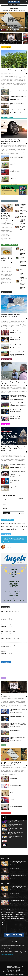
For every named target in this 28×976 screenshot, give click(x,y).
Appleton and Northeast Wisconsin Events (9, 25)
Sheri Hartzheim (4, 73)
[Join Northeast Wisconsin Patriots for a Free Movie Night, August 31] (14, 22)
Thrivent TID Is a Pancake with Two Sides (6, 258)
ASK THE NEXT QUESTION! (7, 519)
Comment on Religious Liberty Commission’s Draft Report (10, 315)
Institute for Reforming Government (17, 399)
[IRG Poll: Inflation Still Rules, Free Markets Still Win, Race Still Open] (5, 481)
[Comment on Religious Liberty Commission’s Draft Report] (14, 304)
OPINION (4, 677)
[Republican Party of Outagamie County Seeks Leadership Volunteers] (5, 353)
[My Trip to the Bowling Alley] (5, 339)
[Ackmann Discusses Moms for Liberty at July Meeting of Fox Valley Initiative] (17, 258)
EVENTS (3, 745)
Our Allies (3, 651)
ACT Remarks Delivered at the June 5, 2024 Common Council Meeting (23, 283)
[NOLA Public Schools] (17, 227)
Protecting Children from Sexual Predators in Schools (6, 216)
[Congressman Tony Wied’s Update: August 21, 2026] (14, 371)
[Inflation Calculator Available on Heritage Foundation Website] (17, 270)
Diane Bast (3, 220)
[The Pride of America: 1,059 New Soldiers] (5, 346)
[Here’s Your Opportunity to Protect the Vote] (5, 488)
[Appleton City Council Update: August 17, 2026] (14, 59)
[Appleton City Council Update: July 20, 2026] (5, 111)
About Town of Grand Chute (8, 631)
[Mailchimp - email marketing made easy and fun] (21, 514)
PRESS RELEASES (6, 424)
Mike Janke (12, 332)
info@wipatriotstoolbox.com (7, 954)
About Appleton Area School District (10, 611)
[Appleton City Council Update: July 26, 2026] (5, 105)
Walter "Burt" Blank (5, 262)
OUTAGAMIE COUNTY (6, 292)
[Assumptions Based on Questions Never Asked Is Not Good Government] (5, 158)
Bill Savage (12, 418)
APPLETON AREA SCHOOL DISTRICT (9, 201)
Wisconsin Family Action (14, 467)
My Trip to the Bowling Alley (15, 337)
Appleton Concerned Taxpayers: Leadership (11, 645)
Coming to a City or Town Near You (17, 409)
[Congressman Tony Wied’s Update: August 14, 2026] (5, 404)
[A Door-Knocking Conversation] (5, 332)
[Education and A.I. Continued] (17, 205)
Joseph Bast (3, 612)
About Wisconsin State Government (10, 638)
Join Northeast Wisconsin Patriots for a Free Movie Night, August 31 (13, 763)
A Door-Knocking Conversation (16, 330)
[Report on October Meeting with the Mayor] (17, 248)
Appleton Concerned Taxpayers (9, 244)
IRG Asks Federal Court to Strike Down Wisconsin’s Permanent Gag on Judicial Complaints (18, 473)
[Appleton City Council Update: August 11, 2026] (5, 92)
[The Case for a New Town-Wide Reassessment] (5, 179)
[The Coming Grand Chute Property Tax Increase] (5, 165)
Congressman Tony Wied (6, 385)
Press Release (22, 223)
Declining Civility (13, 170)
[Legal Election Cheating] (5, 732)
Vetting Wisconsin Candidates (16, 416)
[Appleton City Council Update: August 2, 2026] (5, 98)
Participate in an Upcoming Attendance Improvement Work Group (23, 219)
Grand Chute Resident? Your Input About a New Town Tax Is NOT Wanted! (13, 140)
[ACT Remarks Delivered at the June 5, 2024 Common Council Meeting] (17, 281)
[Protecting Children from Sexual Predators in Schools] (7, 208)
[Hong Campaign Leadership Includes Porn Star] (5, 466)
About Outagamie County (7, 624)
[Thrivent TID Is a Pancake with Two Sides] (6, 251)
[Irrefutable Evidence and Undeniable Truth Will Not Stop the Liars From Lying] (5, 725)
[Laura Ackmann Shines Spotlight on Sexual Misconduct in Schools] (5, 807)
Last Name (5, 508)
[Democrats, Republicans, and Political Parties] (5, 739)
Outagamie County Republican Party (17, 354)
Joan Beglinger (13, 411)
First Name (5, 504)
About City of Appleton (6, 618)
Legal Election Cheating (15, 730)
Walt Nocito (3, 143)
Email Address (6, 499)
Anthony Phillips (23, 265)
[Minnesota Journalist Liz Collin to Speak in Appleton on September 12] (5, 786)
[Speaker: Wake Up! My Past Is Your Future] (5, 793)
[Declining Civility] (5, 172)
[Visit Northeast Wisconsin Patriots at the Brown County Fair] (5, 779)
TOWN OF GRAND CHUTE (7, 117)
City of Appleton (6, 47)
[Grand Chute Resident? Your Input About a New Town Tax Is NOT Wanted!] (14, 129)
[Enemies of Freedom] (11, 38)
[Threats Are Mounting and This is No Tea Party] (5, 711)
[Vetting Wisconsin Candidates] (5, 418)
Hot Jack (21, 207)
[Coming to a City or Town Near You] (5, 411)
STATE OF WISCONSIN (6, 359)
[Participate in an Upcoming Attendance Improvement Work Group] (17, 217)
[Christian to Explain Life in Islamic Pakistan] (5, 800)
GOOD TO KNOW (5, 607)
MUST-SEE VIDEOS (6, 813)
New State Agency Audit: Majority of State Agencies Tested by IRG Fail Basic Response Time (18, 396)
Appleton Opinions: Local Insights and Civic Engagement (12, 40)
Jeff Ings (11, 179)
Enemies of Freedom (7, 695)
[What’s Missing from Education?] (17, 211)
